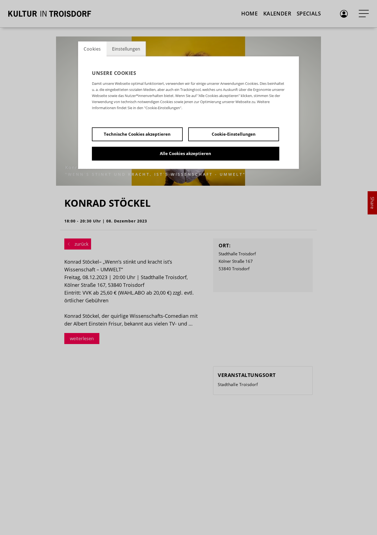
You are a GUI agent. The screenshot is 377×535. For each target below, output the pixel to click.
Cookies (92, 49)
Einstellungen (126, 49)
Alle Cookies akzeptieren (185, 153)
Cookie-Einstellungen (234, 134)
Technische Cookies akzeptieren (137, 134)
